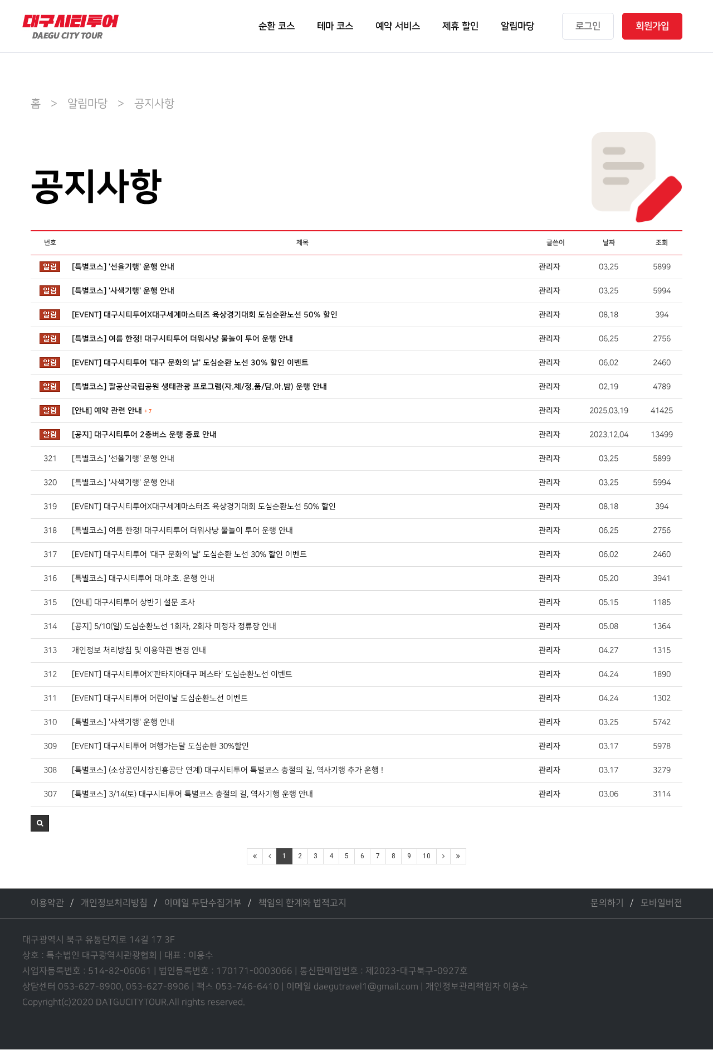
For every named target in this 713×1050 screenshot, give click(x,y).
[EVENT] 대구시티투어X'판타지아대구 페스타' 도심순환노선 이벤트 (182, 674)
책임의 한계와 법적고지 (302, 903)
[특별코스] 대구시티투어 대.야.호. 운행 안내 (143, 578)
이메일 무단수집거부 (203, 903)
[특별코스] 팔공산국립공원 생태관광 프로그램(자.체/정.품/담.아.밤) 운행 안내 (199, 386)
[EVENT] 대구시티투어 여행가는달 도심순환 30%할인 (160, 746)
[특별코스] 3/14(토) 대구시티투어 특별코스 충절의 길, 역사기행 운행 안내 (192, 794)
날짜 (609, 242)
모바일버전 (661, 903)
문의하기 (607, 903)
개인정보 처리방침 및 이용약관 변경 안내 (139, 650)
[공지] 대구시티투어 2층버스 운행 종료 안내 (144, 434)
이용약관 (47, 903)
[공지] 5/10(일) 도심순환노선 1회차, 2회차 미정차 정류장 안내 (174, 626)
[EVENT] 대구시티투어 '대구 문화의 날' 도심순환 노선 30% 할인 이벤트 (190, 362)
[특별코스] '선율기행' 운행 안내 (123, 266)
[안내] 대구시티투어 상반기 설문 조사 (133, 602)
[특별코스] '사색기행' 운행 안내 (123, 290)
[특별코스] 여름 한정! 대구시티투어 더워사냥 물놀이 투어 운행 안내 (182, 338)
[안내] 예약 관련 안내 (111, 410)
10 (427, 856)
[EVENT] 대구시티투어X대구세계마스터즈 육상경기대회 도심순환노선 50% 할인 (205, 314)
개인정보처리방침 (114, 903)
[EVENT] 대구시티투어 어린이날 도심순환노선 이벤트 (160, 698)
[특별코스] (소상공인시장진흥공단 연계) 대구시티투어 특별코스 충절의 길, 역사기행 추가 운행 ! (227, 770)
